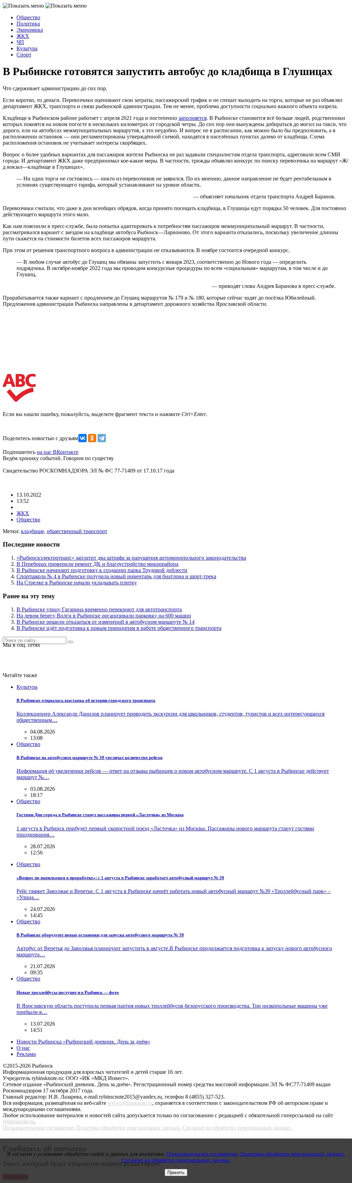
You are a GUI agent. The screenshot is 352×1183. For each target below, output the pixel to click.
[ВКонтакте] (82, 438)
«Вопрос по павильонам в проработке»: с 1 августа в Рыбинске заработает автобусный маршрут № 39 (120, 877)
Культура (26, 48)
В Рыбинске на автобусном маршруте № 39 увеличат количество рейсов (89, 757)
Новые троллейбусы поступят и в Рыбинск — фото (67, 992)
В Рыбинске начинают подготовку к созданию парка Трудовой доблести (101, 570)
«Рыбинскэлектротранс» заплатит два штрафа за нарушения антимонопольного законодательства (131, 558)
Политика (28, 24)
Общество (28, 17)
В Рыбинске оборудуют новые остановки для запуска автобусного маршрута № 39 (100, 934)
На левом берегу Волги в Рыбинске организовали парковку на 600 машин (103, 616)
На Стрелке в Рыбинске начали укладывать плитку (76, 582)
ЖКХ (22, 36)
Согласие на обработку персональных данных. (237, 1128)
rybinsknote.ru (18, 1121)
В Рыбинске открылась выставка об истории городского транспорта (85, 700)
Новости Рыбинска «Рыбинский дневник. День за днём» (83, 1042)
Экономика (29, 30)
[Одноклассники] (92, 438)
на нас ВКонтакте (57, 452)
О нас (23, 1048)
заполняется (192, 118)
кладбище (32, 531)
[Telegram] (102, 438)
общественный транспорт (77, 531)
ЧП (20, 42)
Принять (176, 1172)
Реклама (26, 1054)
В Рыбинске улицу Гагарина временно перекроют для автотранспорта (99, 609)
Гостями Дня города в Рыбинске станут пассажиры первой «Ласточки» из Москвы (100, 814)
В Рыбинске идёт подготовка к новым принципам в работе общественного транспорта (118, 628)
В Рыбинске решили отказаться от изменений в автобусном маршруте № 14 (105, 622)
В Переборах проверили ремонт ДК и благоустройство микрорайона (97, 564)
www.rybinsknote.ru (130, 1103)
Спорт (23, 55)
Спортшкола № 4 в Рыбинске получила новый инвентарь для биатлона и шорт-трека (116, 576)
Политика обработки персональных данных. (128, 1128)
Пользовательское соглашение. (39, 1128)
